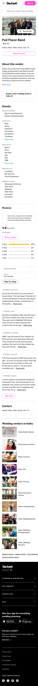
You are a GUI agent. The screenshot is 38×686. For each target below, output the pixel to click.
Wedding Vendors (8, 560)
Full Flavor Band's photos (10, 563)
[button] (19, 279)
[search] (33, 272)
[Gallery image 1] (19, 25)
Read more (6, 85)
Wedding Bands (20, 560)
